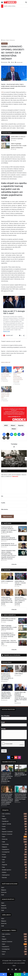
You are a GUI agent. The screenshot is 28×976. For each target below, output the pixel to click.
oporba (21, 425)
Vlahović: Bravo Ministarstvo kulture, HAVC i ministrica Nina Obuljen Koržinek (21, 601)
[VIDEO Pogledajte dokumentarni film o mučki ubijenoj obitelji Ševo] (5, 146)
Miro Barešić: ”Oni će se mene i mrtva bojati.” (13, 462)
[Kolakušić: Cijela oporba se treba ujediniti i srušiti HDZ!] (6, 389)
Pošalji (3, 751)
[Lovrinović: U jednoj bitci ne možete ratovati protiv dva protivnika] (6, 369)
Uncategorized (5, 852)
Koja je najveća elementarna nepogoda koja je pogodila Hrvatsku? (9, 537)
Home (3, 40)
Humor (4, 826)
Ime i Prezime (5, 716)
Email (3, 722)
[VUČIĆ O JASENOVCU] (7, 576)
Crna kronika (5, 844)
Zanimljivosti (5, 821)
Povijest (4, 857)
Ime (2, 496)
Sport (3, 862)
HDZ (2, 92)
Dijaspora (4, 847)
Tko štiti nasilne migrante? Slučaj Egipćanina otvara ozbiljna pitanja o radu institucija (6, 695)
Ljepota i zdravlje (6, 824)
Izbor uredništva (6, 813)
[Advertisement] (14, 24)
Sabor (14, 429)
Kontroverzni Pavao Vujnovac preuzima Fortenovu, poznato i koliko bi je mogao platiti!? (21, 797)
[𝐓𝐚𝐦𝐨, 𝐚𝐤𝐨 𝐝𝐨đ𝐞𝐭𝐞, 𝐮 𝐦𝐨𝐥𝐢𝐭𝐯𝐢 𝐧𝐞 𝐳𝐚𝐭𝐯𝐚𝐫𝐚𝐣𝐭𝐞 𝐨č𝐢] (21, 768)
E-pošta (3, 502)
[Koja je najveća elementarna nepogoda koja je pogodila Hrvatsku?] (22, 538)
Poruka (3, 728)
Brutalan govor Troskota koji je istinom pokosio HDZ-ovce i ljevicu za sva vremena (7, 676)
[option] (14, 458)
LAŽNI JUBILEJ (19, 673)
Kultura (4, 854)
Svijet (3, 841)
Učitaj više (14, 564)
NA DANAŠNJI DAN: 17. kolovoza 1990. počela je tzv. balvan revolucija (8, 634)
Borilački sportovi (6, 869)
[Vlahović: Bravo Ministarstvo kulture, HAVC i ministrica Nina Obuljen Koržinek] (21, 592)
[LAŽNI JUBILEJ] (21, 668)
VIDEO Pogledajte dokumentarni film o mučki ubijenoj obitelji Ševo (18, 145)
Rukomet (4, 877)
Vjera (3, 859)
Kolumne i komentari (7, 831)
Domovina (12, 40)
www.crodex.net (5, 362)
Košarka (4, 872)
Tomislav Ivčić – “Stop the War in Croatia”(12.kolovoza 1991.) (9, 642)
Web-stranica (4, 509)
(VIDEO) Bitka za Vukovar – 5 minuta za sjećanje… (20, 583)
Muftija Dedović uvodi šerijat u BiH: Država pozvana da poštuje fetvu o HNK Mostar (7, 601)
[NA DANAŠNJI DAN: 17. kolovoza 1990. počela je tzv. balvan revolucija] (22, 635)
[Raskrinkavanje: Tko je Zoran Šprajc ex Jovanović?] (22, 546)
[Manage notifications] (24, 972)
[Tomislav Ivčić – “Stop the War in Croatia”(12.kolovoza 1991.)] (22, 643)
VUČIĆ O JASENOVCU (7, 581)
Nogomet (4, 864)
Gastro (4, 829)
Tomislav (14, 444)
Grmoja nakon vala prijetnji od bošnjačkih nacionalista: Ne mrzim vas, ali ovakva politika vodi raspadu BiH (21, 697)
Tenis (3, 867)
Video (3, 816)
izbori (13, 425)
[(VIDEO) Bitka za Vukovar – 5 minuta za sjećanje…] (5, 138)
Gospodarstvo (5, 849)
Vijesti (7, 40)
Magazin (4, 818)
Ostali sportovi (6, 875)
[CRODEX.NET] (10, 2)
